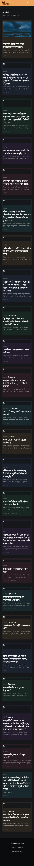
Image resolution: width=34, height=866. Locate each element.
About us (20, 847)
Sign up (14, 847)
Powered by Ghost (17, 851)
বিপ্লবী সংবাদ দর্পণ (14, 843)
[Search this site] (27, 3)
